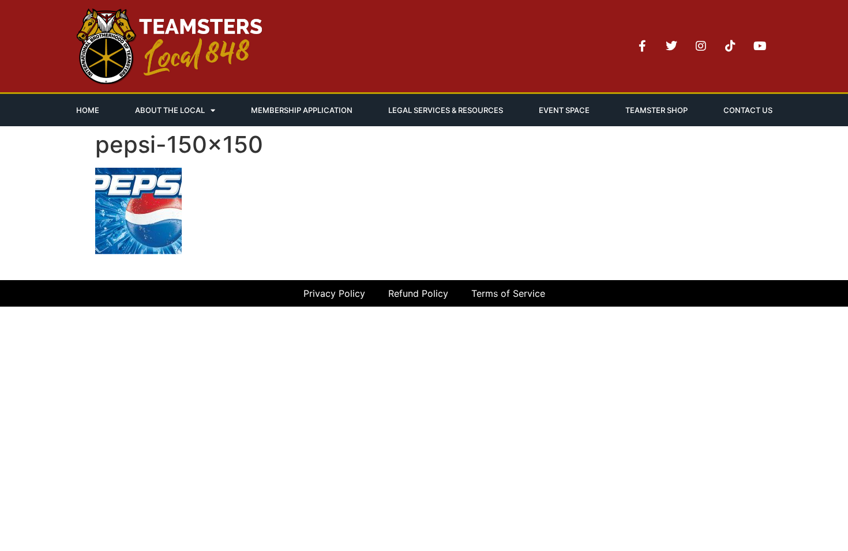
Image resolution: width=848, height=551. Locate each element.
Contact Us (747, 110)
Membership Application (301, 110)
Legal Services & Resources (445, 110)
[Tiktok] (730, 46)
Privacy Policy (334, 293)
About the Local (170, 110)
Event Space (564, 110)
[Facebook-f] (642, 46)
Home (87, 110)
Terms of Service (508, 293)
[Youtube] (759, 46)
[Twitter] (671, 46)
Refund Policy (418, 293)
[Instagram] (700, 46)
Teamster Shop (656, 110)
